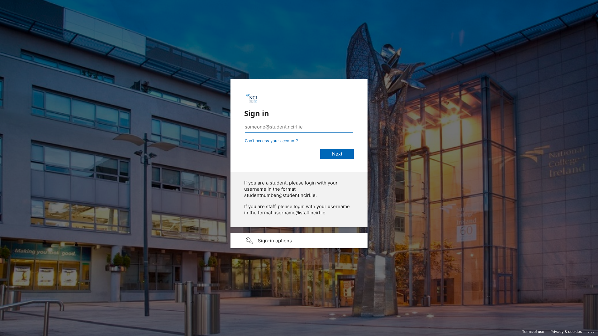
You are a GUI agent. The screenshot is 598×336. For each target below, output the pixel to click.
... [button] (592, 331)
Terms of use (533, 331)
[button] (299, 240)
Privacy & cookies (566, 331)
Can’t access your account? (271, 140)
